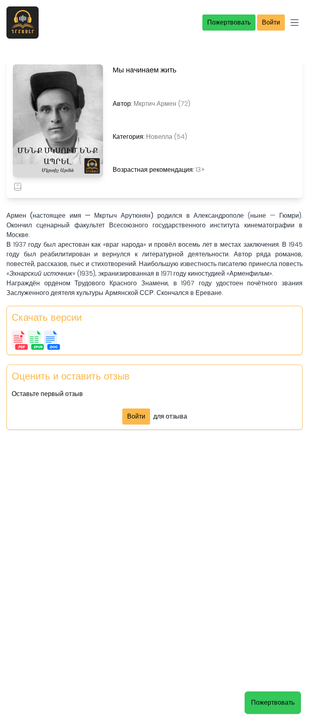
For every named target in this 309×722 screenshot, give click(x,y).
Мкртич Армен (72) (162, 103)
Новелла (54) (166, 136)
